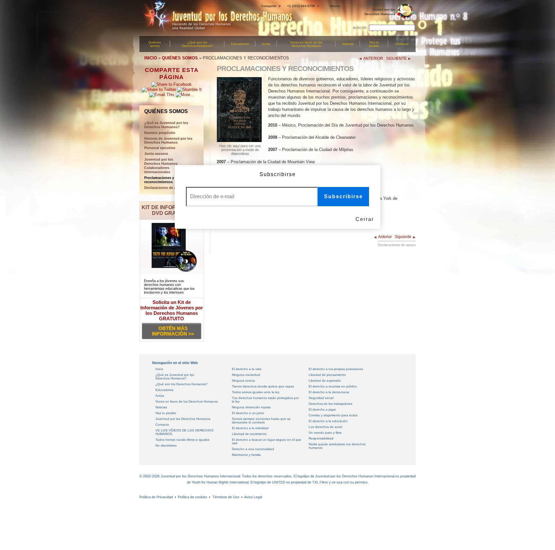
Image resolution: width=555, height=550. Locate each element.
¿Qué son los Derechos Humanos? (197, 44)
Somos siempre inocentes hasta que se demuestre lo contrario (261, 420)
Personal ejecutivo (159, 148)
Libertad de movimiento (249, 434)
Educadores (240, 44)
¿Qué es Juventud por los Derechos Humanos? (174, 376)
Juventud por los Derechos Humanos (182, 419)
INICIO (150, 58)
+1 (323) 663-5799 (301, 6)
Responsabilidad (321, 438)
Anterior (385, 237)
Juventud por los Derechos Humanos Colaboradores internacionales (161, 165)
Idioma (335, 6)
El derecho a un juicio (248, 413)
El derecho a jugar (322, 409)
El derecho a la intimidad (250, 428)
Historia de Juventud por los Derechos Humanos (168, 140)
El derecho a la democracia (329, 392)
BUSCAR (359, 28)
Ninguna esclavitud (246, 375)
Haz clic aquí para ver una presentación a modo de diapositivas (239, 149)
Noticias (348, 44)
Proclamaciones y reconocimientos (159, 180)
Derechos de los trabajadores (330, 403)
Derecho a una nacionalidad (253, 449)
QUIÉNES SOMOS (180, 58)
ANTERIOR (373, 58)
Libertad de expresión (325, 380)
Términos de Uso (225, 497)
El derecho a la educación (328, 421)
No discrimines (166, 445)
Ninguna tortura (243, 380)
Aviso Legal (253, 497)
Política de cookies (192, 497)
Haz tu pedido (374, 44)
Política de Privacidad (156, 497)
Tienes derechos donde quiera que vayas (263, 386)
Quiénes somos (154, 44)
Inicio (159, 369)
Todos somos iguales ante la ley (255, 392)
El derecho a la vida (246, 369)
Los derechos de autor (325, 427)
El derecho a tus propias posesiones (336, 369)
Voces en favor (306, 44)
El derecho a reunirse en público (333, 386)
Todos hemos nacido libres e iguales (182, 439)
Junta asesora (156, 153)
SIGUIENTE (396, 58)
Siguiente (403, 237)
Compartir (269, 6)
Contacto (401, 44)
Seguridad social (321, 398)
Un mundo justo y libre (325, 432)
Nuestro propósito (159, 133)
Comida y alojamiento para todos (333, 415)
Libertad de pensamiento (327, 375)
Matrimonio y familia (246, 455)
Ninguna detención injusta (251, 407)
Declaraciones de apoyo (164, 188)
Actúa (266, 44)
